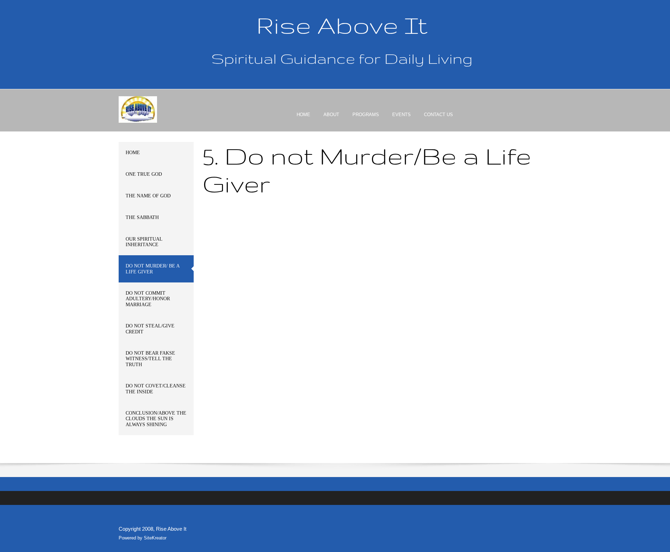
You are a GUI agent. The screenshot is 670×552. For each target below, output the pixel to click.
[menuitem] (303, 120)
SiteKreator (155, 537)
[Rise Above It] (138, 109)
